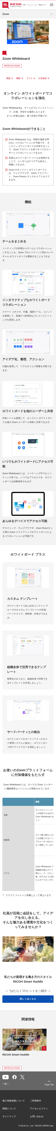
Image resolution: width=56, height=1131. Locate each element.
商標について (9, 1108)
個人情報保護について (13, 1100)
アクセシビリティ (39, 1108)
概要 (8, 78)
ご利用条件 (35, 1100)
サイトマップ (9, 1116)
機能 (18, 78)
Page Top (49, 1084)
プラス (29, 78)
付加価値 (42, 78)
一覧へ (5, 1084)
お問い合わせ (36, 1116)
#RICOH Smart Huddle (12, 66)
